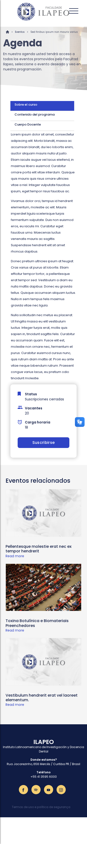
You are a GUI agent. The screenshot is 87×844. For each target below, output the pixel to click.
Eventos (20, 32)
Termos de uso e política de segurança (41, 807)
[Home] (43, 11)
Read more (15, 556)
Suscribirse (43, 442)
